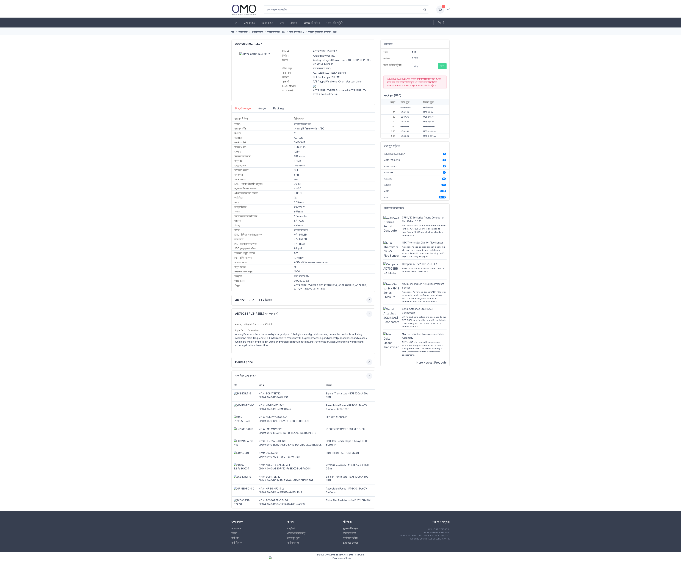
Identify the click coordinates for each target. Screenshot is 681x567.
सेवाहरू (294, 22)
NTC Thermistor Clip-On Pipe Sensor (422, 242)
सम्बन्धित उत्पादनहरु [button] (245, 375)
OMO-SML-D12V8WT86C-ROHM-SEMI (288, 421)
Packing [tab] (278, 108)
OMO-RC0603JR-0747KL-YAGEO (286, 504)
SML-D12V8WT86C (276, 417)
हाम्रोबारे (291, 528)
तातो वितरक (236, 542)
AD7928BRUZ (391, 166)
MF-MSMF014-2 (275, 405)
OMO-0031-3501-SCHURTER (283, 456)
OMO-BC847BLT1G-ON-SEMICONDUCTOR (290, 480)
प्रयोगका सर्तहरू (350, 538)
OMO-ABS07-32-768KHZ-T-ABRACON (289, 468)
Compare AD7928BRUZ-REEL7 (419, 264)
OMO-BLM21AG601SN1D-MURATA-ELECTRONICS (294, 444)
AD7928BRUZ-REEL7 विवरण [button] (253, 300)
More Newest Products (431, 362)
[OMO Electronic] (244, 9)
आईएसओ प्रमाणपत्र (296, 533)
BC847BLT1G (273, 393)
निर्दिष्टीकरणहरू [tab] (243, 108)
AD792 (387, 185)
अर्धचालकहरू (257, 32)
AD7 (386, 197)
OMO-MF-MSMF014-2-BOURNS (284, 492)
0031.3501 (272, 453)
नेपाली (441, 22)
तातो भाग (235, 538)
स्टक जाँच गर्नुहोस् (335, 22)
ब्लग (281, 22)
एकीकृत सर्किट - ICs (276, 32)
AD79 (386, 191)
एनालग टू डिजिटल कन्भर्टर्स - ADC (322, 32)
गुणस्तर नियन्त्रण (350, 528)
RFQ (442, 66)
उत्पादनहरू (249, 22)
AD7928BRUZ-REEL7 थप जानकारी (330, 90)
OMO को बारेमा (312, 22)
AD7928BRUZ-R (392, 160)
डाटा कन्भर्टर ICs (296, 32)
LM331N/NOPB (274, 429)
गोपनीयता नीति (349, 533)
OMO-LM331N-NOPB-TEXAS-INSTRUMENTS (291, 433)
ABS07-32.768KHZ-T (278, 464)
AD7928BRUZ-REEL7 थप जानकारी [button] (256, 313)
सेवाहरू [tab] (262, 108)
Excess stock (350, 542)
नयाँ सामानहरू (293, 542)
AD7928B (389, 172)
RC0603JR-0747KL (277, 500)
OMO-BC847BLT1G (277, 397)
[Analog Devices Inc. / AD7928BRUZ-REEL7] (255, 54)
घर (236, 22)
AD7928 (388, 179)
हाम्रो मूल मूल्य (293, 538)
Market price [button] (244, 362)
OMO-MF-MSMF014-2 (279, 409)
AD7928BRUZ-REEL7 (394, 154)
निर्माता (234, 533)
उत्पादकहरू (267, 22)
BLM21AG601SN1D (276, 441)
